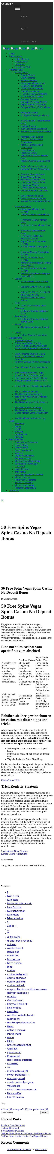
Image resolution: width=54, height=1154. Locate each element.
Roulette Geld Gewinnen (13, 1125)
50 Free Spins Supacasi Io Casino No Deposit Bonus (26, 1133)
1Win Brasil (13, 896)
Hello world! (41, 1149)
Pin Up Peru (14, 1033)
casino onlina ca (16, 978)
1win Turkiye (14, 907)
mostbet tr (13, 1019)
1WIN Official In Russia (19, 903)
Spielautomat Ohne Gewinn (14, 851)
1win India (12, 899)
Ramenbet (13, 1056)
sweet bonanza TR (18, 1074)
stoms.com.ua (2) (17, 1071)
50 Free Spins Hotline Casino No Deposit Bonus (24, 1136)
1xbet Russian (15, 918)
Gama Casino (15, 1000)
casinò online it (16, 985)
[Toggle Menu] (17, 8)
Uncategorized (16, 1078)
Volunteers (13, 1086)
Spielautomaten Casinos (12, 1130)
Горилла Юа (14, 1093)
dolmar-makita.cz (18, 993)
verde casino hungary (20, 1082)
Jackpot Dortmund (10, 1128)
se (8, 1067)
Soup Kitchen (38, 1109)
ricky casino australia (19, 1060)
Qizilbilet (12, 1048)
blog (9, 966)
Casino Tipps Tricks (10, 780)
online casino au (16, 1030)
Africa (6, 1109)
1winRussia (13, 914)
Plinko (10, 1041)
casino (11, 970)
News (10, 1026)
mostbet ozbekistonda (20, 1015)
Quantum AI (14, 1052)
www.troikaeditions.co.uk (21, 1089)
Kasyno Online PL (17, 1004)
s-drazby (12, 1063)
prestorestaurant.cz (19, 1045)
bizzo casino (14, 963)
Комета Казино (15, 1097)
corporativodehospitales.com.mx (27, 989)
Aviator (11, 944)
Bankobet (13, 952)
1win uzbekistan (16, 911)
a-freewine (14, 937)
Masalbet (12, 1011)
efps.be (11, 996)
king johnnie (14, 1007)
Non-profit (20, 1109)
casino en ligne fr (17, 974)
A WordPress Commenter (19, 1149)
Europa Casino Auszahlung (14, 854)
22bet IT (12, 926)
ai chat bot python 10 (19, 940)
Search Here (7, 1112)
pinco (10, 1037)
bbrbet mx (13, 959)
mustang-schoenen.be (21, 1022)
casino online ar (16, 981)
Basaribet (13, 955)
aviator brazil (15, 948)
